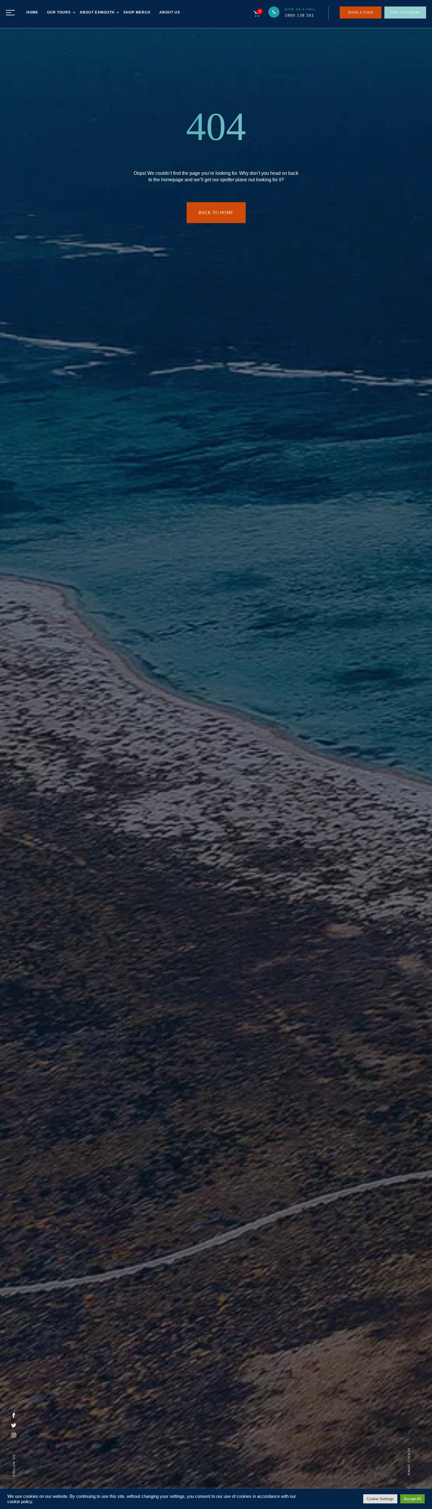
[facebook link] (13, 1416)
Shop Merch (136, 12)
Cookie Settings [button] (380, 1499)
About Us (169, 12)
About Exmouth (97, 12)
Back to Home (216, 212)
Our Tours (59, 12)
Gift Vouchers (405, 12)
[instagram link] (13, 1436)
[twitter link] (13, 1426)
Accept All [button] (412, 1499)
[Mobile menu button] (10, 12)
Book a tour (360, 12)
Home (32, 12)
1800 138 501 (299, 15)
